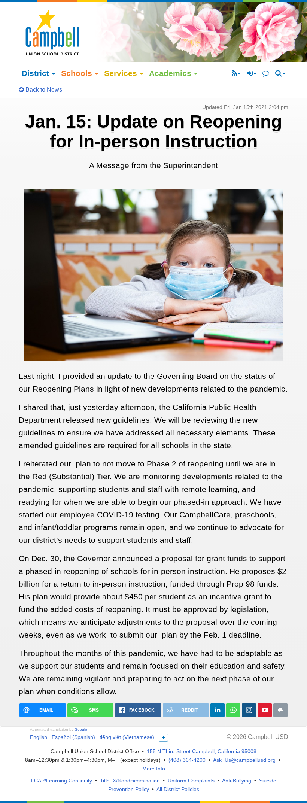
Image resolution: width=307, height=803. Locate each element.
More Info (153, 769)
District (36, 73)
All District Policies (177, 789)
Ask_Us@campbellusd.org (244, 760)
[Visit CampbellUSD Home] (52, 31)
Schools (77, 73)
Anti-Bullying (236, 781)
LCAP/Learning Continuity (61, 781)
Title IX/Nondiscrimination (130, 781)
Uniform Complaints (191, 781)
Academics (171, 73)
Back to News (43, 89)
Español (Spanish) (73, 737)
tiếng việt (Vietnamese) (127, 737)
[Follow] (236, 73)
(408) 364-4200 (187, 760)
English (38, 737)
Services (121, 73)
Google (81, 729)
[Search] (280, 73)
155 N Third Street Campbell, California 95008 (201, 751)
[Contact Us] (265, 73)
